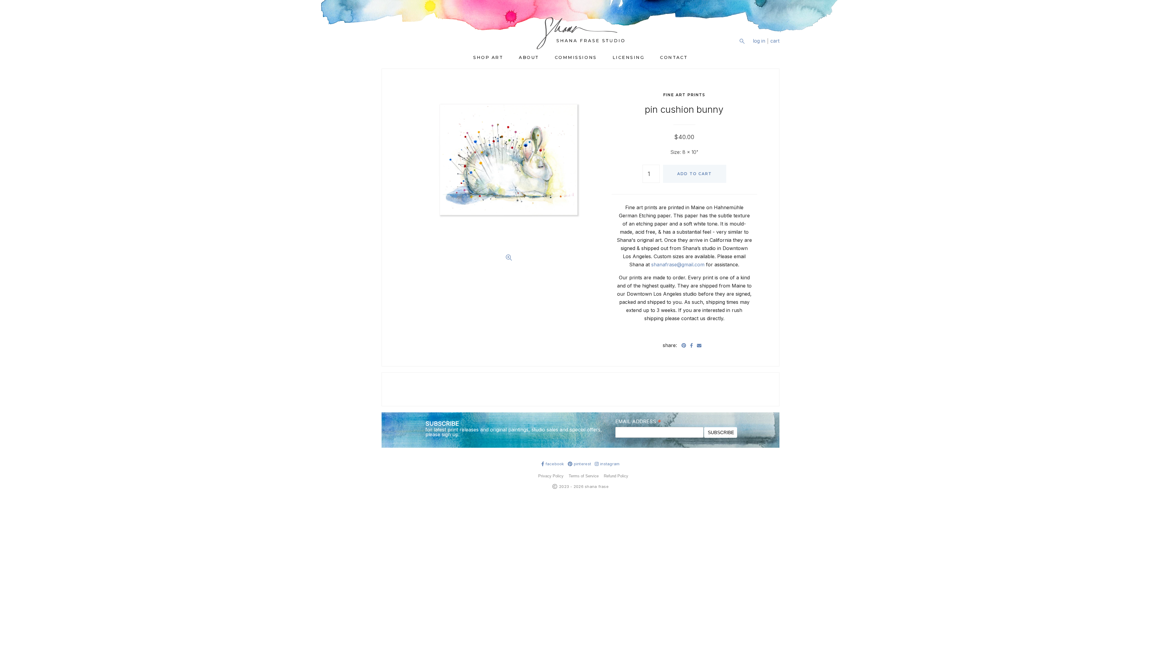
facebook (554, 464)
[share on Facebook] (691, 345)
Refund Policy (616, 476)
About (529, 57)
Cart (774, 41)
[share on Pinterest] (683, 345)
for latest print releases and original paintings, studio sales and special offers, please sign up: (513, 432)
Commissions (576, 57)
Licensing (629, 57)
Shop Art (488, 57)
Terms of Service (584, 476)
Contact (674, 57)
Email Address (638, 421)
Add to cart (694, 173)
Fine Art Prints (684, 95)
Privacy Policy (551, 476)
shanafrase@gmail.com (677, 265)
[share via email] (699, 345)
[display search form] (742, 41)
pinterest (582, 464)
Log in (759, 41)
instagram (610, 464)
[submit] (775, 46)
